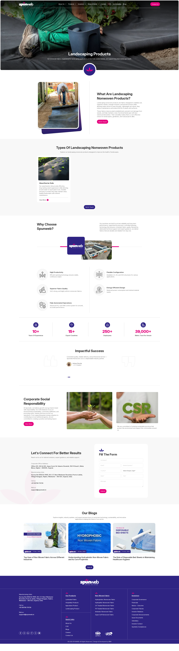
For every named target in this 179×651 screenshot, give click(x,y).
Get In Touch (102, 122)
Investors (81, 4)
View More (42, 200)
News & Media (92, 4)
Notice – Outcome (137, 605)
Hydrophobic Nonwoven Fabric (105, 599)
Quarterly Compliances (139, 627)
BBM (110, 641)
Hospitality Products (72, 602)
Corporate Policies (138, 609)
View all (89, 567)
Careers (103, 4)
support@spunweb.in (38, 490)
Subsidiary (135, 621)
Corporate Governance (139, 599)
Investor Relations (137, 612)
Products (71, 4)
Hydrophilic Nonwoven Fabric (104, 602)
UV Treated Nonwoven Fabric (104, 605)
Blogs (125, 4)
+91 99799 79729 (37, 483)
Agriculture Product (72, 605)
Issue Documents (137, 618)
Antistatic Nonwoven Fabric (104, 612)
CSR (109, 4)
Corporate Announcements (140, 615)
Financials (135, 602)
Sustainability (117, 4)
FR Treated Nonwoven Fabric (104, 609)
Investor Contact (137, 624)
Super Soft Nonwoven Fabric (104, 615)
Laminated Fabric (71, 599)
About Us (61, 4)
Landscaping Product (72, 609)
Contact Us (155, 4)
